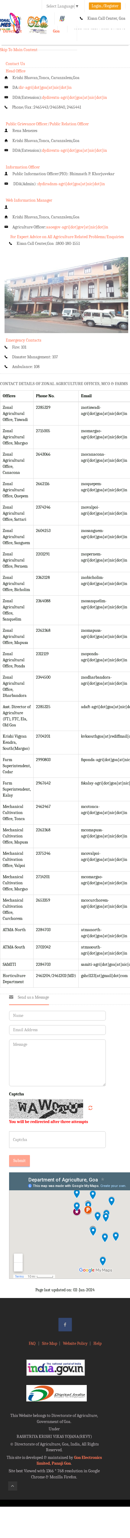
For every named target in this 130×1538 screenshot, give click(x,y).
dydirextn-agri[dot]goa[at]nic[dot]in (74, 97)
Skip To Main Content (18, 49)
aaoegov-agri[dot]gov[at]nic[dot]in (77, 227)
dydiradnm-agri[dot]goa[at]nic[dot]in (71, 183)
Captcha (16, 1094)
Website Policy (75, 1343)
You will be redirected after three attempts (48, 1121)
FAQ (32, 1343)
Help (97, 1343)
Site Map (49, 1343)
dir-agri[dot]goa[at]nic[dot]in (45, 87)
